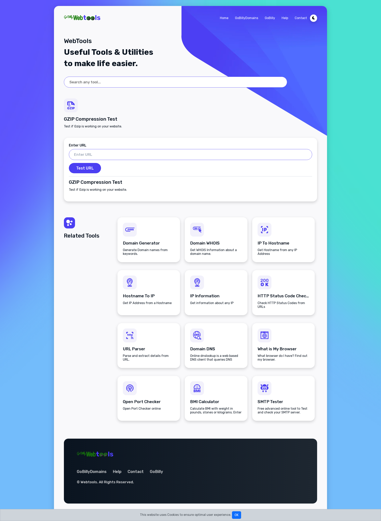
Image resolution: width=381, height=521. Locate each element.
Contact (301, 18)
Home (224, 18)
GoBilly (270, 18)
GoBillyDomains (246, 18)
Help (285, 18)
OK (237, 515)
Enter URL (77, 145)
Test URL (85, 168)
